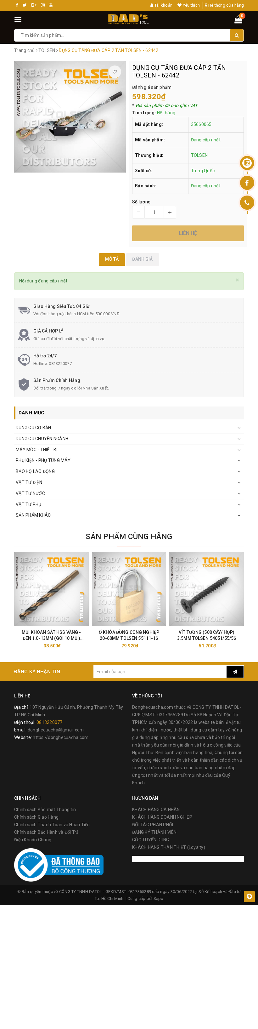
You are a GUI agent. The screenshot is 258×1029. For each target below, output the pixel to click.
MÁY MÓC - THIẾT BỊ (37, 449)
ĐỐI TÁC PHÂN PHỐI (152, 824)
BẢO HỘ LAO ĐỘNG (35, 471)
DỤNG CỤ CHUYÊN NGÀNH (42, 438)
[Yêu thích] (115, 71)
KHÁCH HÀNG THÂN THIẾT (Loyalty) (168, 847)
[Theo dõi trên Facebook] (247, 182)
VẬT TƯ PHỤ (29, 504)
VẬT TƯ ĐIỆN (29, 482)
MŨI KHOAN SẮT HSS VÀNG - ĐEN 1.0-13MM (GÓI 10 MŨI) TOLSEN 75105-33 (51, 635)
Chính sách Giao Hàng (36, 817)
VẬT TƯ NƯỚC (30, 493)
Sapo (159, 898)
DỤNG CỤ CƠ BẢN (33, 427)
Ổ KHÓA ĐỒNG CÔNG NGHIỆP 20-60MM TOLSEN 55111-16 (129, 635)
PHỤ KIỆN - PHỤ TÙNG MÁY (43, 460)
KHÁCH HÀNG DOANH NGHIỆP (162, 817)
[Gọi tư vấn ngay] (247, 202)
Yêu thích (191, 5)
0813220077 (60, 363)
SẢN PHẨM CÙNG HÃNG (129, 536)
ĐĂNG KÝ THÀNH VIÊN (154, 832)
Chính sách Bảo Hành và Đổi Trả (46, 832)
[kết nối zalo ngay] (247, 163)
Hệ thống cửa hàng (225, 5)
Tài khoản (163, 5)
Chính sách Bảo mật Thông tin (45, 809)
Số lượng (141, 201)
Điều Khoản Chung (32, 839)
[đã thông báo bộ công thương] (59, 864)
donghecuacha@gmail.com (56, 729)
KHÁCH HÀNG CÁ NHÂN (156, 809)
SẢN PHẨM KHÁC (33, 515)
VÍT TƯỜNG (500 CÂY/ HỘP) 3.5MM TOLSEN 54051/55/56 (206, 635)
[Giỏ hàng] (238, 20)
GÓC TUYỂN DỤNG (150, 839)
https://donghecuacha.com (60, 737)
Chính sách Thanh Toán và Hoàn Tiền (52, 824)
